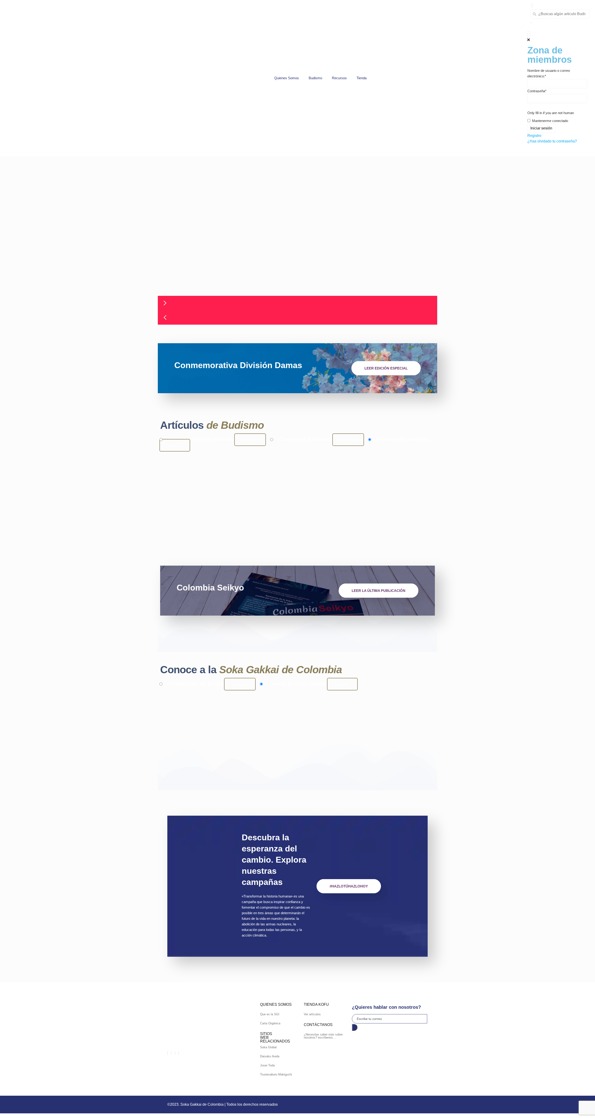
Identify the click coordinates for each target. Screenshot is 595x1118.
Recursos (339, 78)
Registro (534, 136)
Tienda (362, 78)
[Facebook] (167, 1053)
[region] (297, 240)
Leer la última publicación (378, 591)
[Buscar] (531, 22)
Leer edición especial (386, 368)
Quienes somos (286, 78)
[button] (528, 34)
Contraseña (536, 91)
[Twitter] (171, 1053)
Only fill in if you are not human (550, 113)
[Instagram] (178, 1053)
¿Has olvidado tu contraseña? (552, 141)
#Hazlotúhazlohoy (349, 886)
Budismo (315, 78)
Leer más (250, 440)
